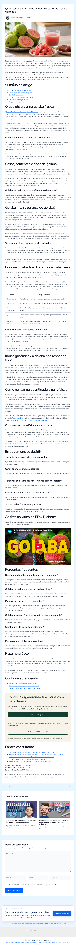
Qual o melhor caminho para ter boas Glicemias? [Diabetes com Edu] (21, 821)
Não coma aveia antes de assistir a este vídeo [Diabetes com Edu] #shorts (53, 822)
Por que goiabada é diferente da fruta (22, 97)
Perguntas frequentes (16, 102)
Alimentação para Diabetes (13, 825)
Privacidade (9, 942)
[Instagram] (31, 930)
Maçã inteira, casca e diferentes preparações (24, 688)
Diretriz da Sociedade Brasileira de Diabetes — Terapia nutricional (31, 757)
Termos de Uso (18, 942)
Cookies (26, 942)
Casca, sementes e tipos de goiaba (20, 93)
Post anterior (7, 787)
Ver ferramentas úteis (62, 913)
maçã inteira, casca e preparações (35, 420)
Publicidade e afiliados (44, 942)
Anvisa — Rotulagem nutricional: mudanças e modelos (27, 759)
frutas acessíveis (17, 418)
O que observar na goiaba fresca (20, 90)
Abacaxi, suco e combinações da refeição (23, 684)
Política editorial (64, 942)
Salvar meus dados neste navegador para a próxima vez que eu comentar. (33, 885)
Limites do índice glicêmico (18, 100)
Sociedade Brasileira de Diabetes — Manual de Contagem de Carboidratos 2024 (36, 754)
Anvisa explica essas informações (16, 341)
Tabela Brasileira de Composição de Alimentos (22, 112)
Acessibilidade (38, 945)
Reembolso (55, 942)
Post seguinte (68, 787)
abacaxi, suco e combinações (60, 416)
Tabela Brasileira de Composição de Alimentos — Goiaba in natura (31, 761)
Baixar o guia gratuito (38, 715)
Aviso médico (33, 942)
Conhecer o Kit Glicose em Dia (38, 732)
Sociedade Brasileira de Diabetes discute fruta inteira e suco (27, 234)
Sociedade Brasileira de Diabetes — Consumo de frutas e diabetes (31, 752)
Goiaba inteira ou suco (17, 95)
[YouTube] (35, 930)
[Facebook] (27, 930)
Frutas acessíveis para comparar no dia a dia (24, 686)
